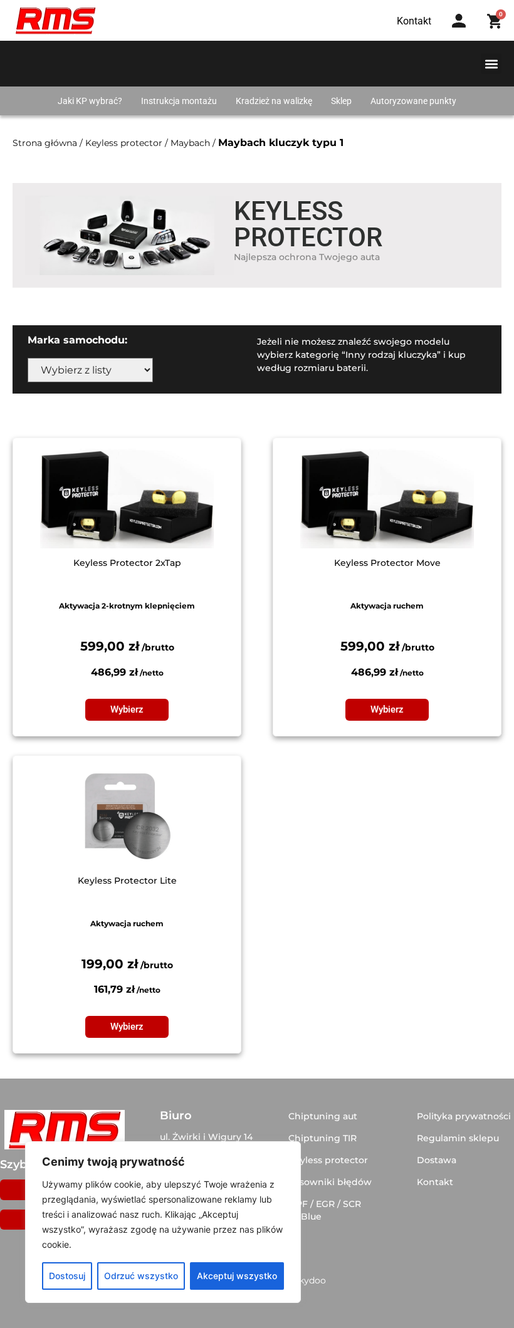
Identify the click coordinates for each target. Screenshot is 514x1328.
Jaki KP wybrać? (90, 101)
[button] (491, 63)
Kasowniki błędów (330, 1182)
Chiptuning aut (322, 1116)
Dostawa (436, 1160)
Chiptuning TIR (322, 1138)
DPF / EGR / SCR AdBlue (324, 1210)
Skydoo (309, 1280)
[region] (163, 1222)
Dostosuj (67, 1275)
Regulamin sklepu (458, 1138)
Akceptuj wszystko (237, 1275)
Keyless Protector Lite (127, 880)
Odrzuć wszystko (141, 1275)
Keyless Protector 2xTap (127, 562)
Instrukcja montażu (179, 101)
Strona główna (45, 143)
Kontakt (435, 1182)
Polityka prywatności (464, 1116)
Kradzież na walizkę (274, 101)
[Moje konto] (458, 20)
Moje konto (463, 33)
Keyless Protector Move (387, 562)
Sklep (341, 101)
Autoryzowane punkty (413, 101)
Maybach (190, 143)
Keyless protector (123, 143)
